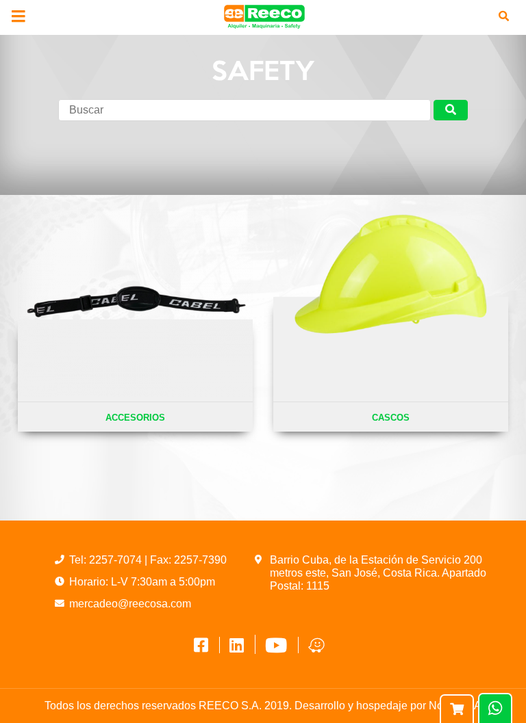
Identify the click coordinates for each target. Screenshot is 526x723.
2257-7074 (117, 560)
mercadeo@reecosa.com (130, 603)
